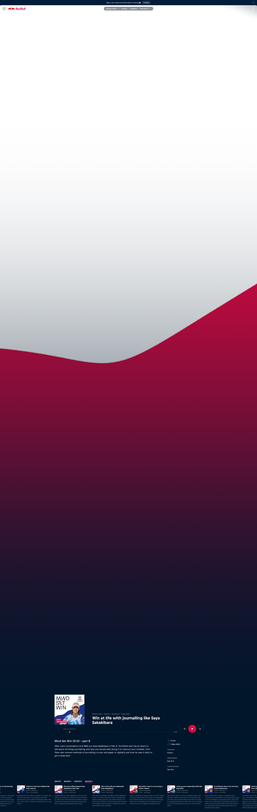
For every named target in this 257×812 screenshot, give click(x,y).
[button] (253, 2)
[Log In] (253, 8)
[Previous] (2, 798)
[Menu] (4, 8)
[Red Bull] (16, 8)
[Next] (254, 798)
